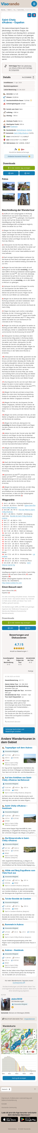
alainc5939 (16, 999)
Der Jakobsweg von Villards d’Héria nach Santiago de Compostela (20, 68)
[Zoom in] (34, 1031)
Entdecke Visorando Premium (18, 156)
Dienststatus (12, 1129)
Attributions (5, 1053)
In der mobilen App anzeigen (20, 168)
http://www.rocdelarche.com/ (12, 583)
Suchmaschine (18, 983)
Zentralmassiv (21, 130)
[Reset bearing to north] (34, 1037)
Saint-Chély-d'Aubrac (21, 133)
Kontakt (4, 1104)
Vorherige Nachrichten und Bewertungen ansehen (14, 730)
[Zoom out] (34, 1034)
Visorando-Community (9, 1107)
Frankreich (14, 127)
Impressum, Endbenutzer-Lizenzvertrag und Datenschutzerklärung (17, 1099)
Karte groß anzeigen (19, 1078)
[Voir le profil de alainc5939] (5, 1004)
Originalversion (29, 1019)
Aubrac (29, 130)
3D (31, 1052)
